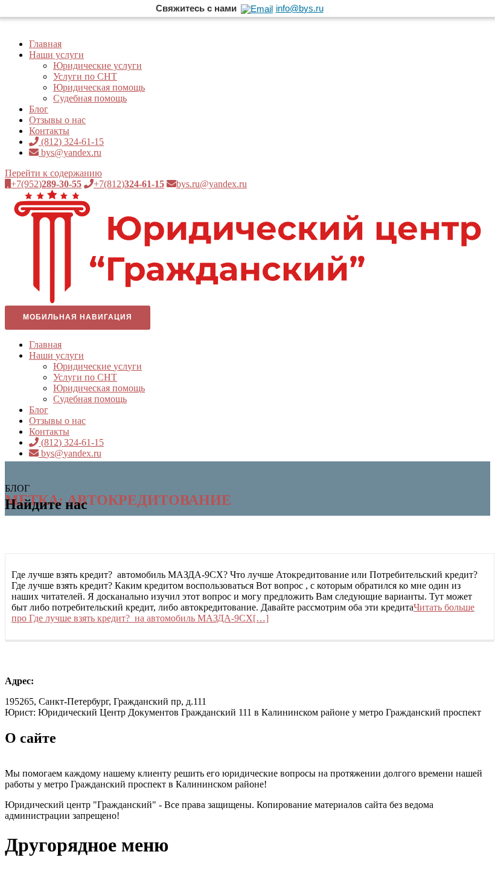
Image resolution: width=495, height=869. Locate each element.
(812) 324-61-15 (71, 141)
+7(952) (46, 184)
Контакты (49, 131)
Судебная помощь (90, 98)
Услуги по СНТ (85, 76)
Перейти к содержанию (53, 173)
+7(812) (129, 184)
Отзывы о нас (57, 120)
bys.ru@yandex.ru (211, 184)
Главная (45, 44)
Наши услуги (56, 55)
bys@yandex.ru (70, 152)
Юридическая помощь (99, 87)
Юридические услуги (97, 65)
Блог (38, 109)
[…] (242, 612)
